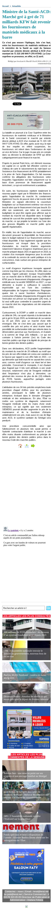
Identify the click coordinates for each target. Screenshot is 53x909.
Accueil (5, 6)
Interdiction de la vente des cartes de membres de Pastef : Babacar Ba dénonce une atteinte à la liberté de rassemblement (26, 794)
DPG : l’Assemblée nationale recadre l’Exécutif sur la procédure (22, 817)
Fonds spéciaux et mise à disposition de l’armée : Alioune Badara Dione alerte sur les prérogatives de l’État (26, 837)
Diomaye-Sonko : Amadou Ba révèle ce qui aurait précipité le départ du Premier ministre (26, 698)
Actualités (16, 6)
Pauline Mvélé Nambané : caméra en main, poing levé (25, 676)
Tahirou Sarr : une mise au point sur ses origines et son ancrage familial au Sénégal (25, 774)
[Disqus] (26, 487)
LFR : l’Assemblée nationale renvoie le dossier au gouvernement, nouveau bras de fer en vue (25, 653)
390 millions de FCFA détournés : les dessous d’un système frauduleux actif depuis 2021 (26, 633)
